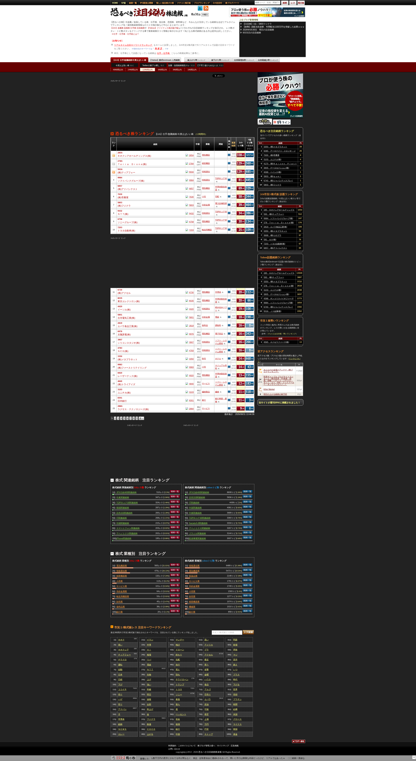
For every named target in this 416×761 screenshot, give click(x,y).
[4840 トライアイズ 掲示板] (229, 383)
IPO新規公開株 (146, 3)
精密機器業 (121, 576)
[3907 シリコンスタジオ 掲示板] (229, 342)
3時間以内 (177, 70)
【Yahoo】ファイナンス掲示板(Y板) (163, 28)
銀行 (204, 400)
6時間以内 (162, 70)
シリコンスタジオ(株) (129, 342)
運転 (120, 664)
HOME (115, 3)
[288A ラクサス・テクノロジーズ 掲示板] (229, 408)
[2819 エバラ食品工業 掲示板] (229, 325)
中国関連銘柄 (122, 523)
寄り (120, 704)
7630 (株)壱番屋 (271, 155)
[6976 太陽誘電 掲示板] (229, 333)
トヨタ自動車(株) (126, 230)
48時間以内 (118, 70)
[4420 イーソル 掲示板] (229, 308)
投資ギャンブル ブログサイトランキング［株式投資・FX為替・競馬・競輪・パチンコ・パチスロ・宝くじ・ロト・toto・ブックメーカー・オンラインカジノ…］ (279, 380)
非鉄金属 (206, 205)
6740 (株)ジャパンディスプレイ (278, 180)
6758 (192, 693)
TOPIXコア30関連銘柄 (127, 502)
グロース (237, 719)
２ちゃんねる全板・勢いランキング (281, 334)
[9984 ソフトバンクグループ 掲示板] (229, 180)
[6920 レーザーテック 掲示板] (229, 375)
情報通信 (206, 172)
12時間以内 (148, 70)
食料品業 (120, 606)
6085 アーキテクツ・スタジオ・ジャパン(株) (280, 151)
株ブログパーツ (232, 3)
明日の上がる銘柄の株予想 (275, 394)
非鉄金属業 (121, 591)
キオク (158, 48)
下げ (120, 684)
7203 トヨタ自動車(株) (274, 244)
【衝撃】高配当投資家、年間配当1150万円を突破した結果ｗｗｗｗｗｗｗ (273, 27)
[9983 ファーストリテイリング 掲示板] (229, 367)
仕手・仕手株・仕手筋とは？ (126, 34)
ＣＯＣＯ (151, 729)
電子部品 (219, 334)
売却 (235, 694)
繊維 (217, 392)
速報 (149, 699)
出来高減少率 (268, 60)
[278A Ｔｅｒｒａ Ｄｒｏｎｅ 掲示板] (229, 163)
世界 (235, 689)
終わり (179, 655)
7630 (135, 688)
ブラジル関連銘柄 (197, 533)
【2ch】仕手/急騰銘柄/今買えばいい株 (129, 60)
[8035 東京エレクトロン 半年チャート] (190, 300)
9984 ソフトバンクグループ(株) (278, 218)
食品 (206, 684)
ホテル (218, 358)
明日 (149, 694)
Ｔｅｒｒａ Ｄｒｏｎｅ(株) (132, 164)
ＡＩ (149, 649)
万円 (206, 724)
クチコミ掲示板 (184, 3)
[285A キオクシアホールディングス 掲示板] (229, 155)
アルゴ (207, 689)
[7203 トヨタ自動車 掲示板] (229, 229)
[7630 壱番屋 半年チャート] (190, 196)
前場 (235, 645)
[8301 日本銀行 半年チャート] (190, 400)
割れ (178, 674)
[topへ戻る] (299, 741)
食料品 (205, 325)
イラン (150, 640)
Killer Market (269, 389)
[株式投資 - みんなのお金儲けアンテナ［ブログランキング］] (265, 124)
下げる (236, 684)
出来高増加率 (244, 60)
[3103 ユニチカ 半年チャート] (190, 392)
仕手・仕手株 (163, 53)
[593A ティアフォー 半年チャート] (190, 172)
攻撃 (206, 669)
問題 (235, 640)
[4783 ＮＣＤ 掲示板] (229, 350)
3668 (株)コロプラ (272, 235)
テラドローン (182, 679)
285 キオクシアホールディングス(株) (279, 210)
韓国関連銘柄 (122, 507)
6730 (221, 653)
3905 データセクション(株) (276, 168)
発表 (178, 719)
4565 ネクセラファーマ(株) (276, 342)
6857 (135, 708)
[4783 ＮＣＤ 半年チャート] (190, 350)
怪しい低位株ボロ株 (165, 3)
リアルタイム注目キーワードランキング (133, 45)
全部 (149, 704)
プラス (236, 674)
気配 (178, 659)
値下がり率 (220, 60)
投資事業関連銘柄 (197, 538)
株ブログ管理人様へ (206, 746)
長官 (206, 714)
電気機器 (206, 155)
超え (235, 664)
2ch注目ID (217, 3)
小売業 (119, 581)
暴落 (178, 699)
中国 (178, 734)
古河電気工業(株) (126, 318)
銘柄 (120, 724)
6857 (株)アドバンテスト (275, 248)
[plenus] (267, 16)
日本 (120, 674)
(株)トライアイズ (126, 384)
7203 (192, 688)
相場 (149, 655)
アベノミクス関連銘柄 (126, 533)
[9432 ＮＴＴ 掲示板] (229, 213)
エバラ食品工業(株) (127, 326)
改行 (178, 664)
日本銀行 (122, 401)
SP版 (123, 3)
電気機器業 (121, 565)
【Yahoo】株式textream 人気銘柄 (165, 60)
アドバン (122, 709)
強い (149, 684)
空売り (207, 694)
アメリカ (208, 645)
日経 (120, 679)
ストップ (208, 734)
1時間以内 (192, 70)
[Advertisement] (182, 105)
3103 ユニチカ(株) (272, 159)
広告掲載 (235, 746)
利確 (149, 689)
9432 (164, 668)
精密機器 (206, 163)
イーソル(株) (124, 309)
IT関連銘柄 (121, 518)
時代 (235, 679)
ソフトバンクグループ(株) (131, 180)
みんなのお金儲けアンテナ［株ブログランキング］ (278, 370)
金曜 (206, 674)
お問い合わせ (174, 749)
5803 (164, 718)
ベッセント (181, 714)
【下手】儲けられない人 (210, 65)
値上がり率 (196, 60)
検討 (178, 645)
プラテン (237, 699)
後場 (178, 724)
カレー (121, 734)
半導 (149, 645)
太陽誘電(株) (124, 334)
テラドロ (122, 659)
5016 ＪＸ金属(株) (272, 311)
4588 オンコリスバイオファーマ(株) (279, 299)
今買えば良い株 (125, 65)
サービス (206, 383)
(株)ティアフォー (126, 172)
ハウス (207, 679)
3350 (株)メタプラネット (275, 147)
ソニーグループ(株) (127, 222)
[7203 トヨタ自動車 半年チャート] (190, 230)
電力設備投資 (221, 203)
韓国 (235, 729)
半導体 (218, 292)
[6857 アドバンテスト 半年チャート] (190, 188)
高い (206, 640)
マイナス (237, 724)
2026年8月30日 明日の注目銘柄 (258, 29)
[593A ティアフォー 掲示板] (229, 171)
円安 (206, 729)
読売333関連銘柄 (124, 513)
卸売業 (119, 601)
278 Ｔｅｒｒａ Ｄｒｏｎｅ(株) (279, 222)
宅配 (217, 196)
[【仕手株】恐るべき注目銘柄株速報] (150, 16)
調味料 (218, 325)
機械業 (192, 606)
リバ (149, 659)
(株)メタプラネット (127, 359)
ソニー (179, 694)
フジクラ (151, 719)
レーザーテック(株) (127, 376)
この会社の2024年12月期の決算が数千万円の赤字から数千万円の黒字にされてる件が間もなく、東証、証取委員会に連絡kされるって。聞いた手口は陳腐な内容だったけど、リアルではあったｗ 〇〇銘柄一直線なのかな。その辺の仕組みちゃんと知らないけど (213, 758)
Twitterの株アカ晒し (153, 65)
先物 (149, 674)
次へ (141, 418)
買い (120, 645)
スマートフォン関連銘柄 (128, 528)
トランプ (180, 684)
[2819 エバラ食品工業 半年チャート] (190, 325)
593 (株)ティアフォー (274, 214)
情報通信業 (121, 571)
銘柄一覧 (133, 3)
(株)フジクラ (124, 205)
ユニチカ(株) (124, 392)
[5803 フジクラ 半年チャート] (190, 205)
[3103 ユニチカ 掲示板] (229, 392)
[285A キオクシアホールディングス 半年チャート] (190, 155)
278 (135, 658)
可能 (206, 709)
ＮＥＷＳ (122, 729)
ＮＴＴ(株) (123, 214)
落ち (178, 704)
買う (206, 664)
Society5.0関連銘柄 (198, 523)
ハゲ (120, 699)
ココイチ (122, 689)
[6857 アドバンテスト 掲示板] (229, 188)
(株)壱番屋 (123, 197)
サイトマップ (223, 746)
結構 (235, 709)
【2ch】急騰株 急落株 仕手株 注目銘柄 (127, 28)
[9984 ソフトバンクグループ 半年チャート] (190, 180)
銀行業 (119, 612)
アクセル (208, 655)
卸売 (204, 358)
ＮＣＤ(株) (123, 351)
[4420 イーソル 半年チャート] (190, 309)
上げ (149, 679)
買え (178, 669)
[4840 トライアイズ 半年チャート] (190, 383)
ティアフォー (124, 655)
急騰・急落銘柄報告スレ (181, 65)
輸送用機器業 (122, 596)
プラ (206, 649)
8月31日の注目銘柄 (252, 32)
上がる (150, 734)
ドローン (180, 649)
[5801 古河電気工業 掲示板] (229, 317)
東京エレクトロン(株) (129, 301)
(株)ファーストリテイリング (132, 367)
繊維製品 (206, 392)
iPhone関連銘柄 (123, 538)
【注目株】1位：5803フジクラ (257, 24)
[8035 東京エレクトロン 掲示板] (229, 300)
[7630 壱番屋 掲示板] (229, 196)
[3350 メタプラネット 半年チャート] (190, 358)
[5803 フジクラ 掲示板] (229, 205)
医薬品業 (193, 576)
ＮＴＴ (150, 669)
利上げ (150, 709)
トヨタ (179, 689)
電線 (217, 317)
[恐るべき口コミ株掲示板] (123, 759)
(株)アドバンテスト (127, 189)
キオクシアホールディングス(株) (134, 156)
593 (135, 653)
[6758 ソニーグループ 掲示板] (229, 221)
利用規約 (172, 746)
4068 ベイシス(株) (272, 172)
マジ (235, 655)
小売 (204, 196)
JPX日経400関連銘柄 (126, 492)
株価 (149, 724)
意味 (235, 649)
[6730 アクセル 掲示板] (229, 292)
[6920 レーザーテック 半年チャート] (190, 375)
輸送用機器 (207, 230)
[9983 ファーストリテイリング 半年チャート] (190, 367)
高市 (235, 659)
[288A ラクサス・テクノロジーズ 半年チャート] (190, 408)
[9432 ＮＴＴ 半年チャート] (190, 213)
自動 (120, 669)
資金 (235, 734)
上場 (206, 719)
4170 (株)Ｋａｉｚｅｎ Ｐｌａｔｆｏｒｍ (280, 164)
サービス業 (121, 586)
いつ (235, 669)
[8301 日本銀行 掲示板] (229, 400)
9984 (135, 698)
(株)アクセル (124, 293)
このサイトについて (187, 746)
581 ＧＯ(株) (270, 239)
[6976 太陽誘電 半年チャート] (190, 334)
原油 (206, 704)
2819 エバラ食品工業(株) (275, 227)
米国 (235, 714)
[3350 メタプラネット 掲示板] (229, 358)
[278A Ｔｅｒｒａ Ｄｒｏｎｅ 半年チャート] (190, 163)
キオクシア (123, 649)
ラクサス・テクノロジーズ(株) (133, 409)
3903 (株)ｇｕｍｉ (272, 176)
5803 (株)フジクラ (272, 185)
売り (120, 694)
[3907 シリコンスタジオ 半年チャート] (190, 342)
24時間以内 (133, 70)
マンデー (180, 640)
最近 (206, 659)
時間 (235, 704)
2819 (221, 698)
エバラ (207, 699)
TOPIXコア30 (221, 178)
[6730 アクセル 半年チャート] (190, 292)
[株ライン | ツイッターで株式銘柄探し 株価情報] (282, 124)
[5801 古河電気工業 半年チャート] (190, 317)
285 (135, 639)
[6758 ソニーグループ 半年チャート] (190, 221)
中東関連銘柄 (122, 497)
